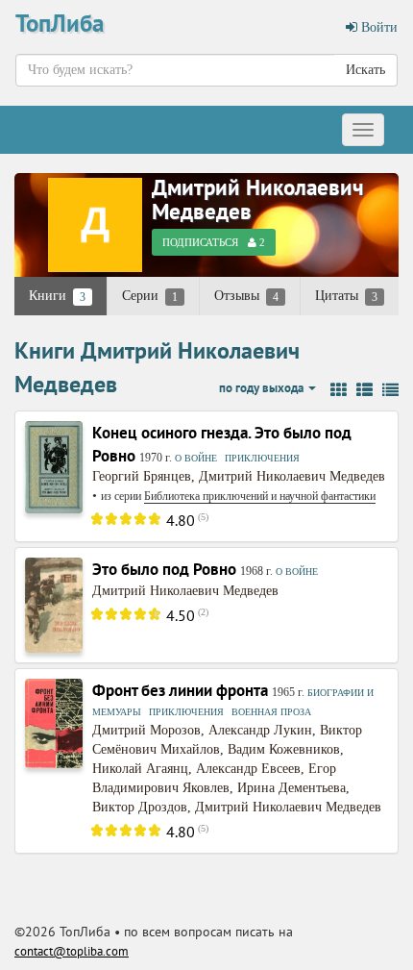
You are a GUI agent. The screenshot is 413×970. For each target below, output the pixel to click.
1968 (251, 571)
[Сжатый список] (390, 390)
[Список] (364, 390)
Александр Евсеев (248, 768)
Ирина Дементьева (291, 788)
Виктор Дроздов (139, 807)
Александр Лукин (260, 730)
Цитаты (346, 296)
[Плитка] (338, 390)
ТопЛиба (59, 23)
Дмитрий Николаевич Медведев (258, 199)
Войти (377, 27)
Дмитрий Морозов (146, 730)
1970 (150, 457)
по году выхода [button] (262, 388)
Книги (57, 296)
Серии (150, 296)
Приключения (262, 458)
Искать (365, 69)
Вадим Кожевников (284, 749)
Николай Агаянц (140, 768)
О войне (196, 458)
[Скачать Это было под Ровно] (54, 604)
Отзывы (246, 296)
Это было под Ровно (164, 569)
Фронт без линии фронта (180, 690)
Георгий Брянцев (141, 476)
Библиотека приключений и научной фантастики (260, 496)
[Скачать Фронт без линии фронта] (54, 722)
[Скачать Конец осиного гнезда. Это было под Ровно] (54, 466)
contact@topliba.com (71, 951)
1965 (283, 692)
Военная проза (271, 712)
